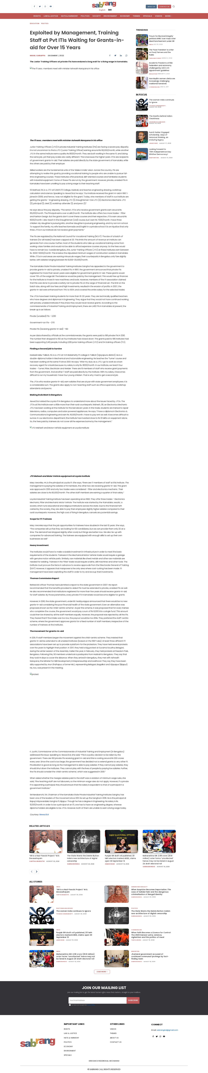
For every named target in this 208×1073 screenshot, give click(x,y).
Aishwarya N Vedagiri (157, 122)
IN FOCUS (141, 94)
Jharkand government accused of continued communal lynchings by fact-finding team (150, 956)
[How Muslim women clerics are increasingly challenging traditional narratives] (142, 83)
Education (34, 23)
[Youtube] (51, 6)
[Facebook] (34, 6)
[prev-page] (31, 872)
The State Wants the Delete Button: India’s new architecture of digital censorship (83, 858)
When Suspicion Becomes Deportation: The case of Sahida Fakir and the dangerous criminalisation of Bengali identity (151, 891)
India (151, 44)
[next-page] (37, 872)
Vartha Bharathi (37, 861)
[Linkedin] (120, 55)
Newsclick (44, 814)
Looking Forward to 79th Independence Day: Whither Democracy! (160, 151)
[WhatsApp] (45, 6)
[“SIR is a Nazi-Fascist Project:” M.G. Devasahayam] (45, 841)
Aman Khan (110, 864)
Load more (101, 972)
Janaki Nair (153, 143)
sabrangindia (73, 864)
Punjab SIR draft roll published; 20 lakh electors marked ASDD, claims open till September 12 (120, 858)
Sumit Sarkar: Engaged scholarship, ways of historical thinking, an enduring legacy (159, 136)
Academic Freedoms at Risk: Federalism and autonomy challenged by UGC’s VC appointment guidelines (161, 67)
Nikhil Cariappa (37, 55)
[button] (173, 6)
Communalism (154, 87)
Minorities (135, 951)
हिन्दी (109, 10)
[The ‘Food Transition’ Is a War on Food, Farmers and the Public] (142, 54)
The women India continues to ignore (73, 911)
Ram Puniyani (154, 158)
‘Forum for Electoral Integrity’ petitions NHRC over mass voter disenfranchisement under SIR (162, 38)
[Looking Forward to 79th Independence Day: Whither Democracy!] (142, 154)
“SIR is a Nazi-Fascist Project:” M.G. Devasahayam (72, 890)
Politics (45, 23)
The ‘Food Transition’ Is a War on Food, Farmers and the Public (161, 52)
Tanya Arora (136, 940)
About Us (151, 7)
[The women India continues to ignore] (142, 105)
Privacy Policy (90, 1005)
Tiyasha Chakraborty (157, 106)
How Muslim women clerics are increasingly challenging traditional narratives (162, 81)
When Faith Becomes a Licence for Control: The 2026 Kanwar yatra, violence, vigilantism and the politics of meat (151, 934)
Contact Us (164, 7)
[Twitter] (40, 6)
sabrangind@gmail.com (167, 1030)
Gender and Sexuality (139, 887)
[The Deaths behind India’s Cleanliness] (142, 121)
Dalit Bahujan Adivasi (141, 108)
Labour (139, 126)
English (102, 10)
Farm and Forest (155, 58)
